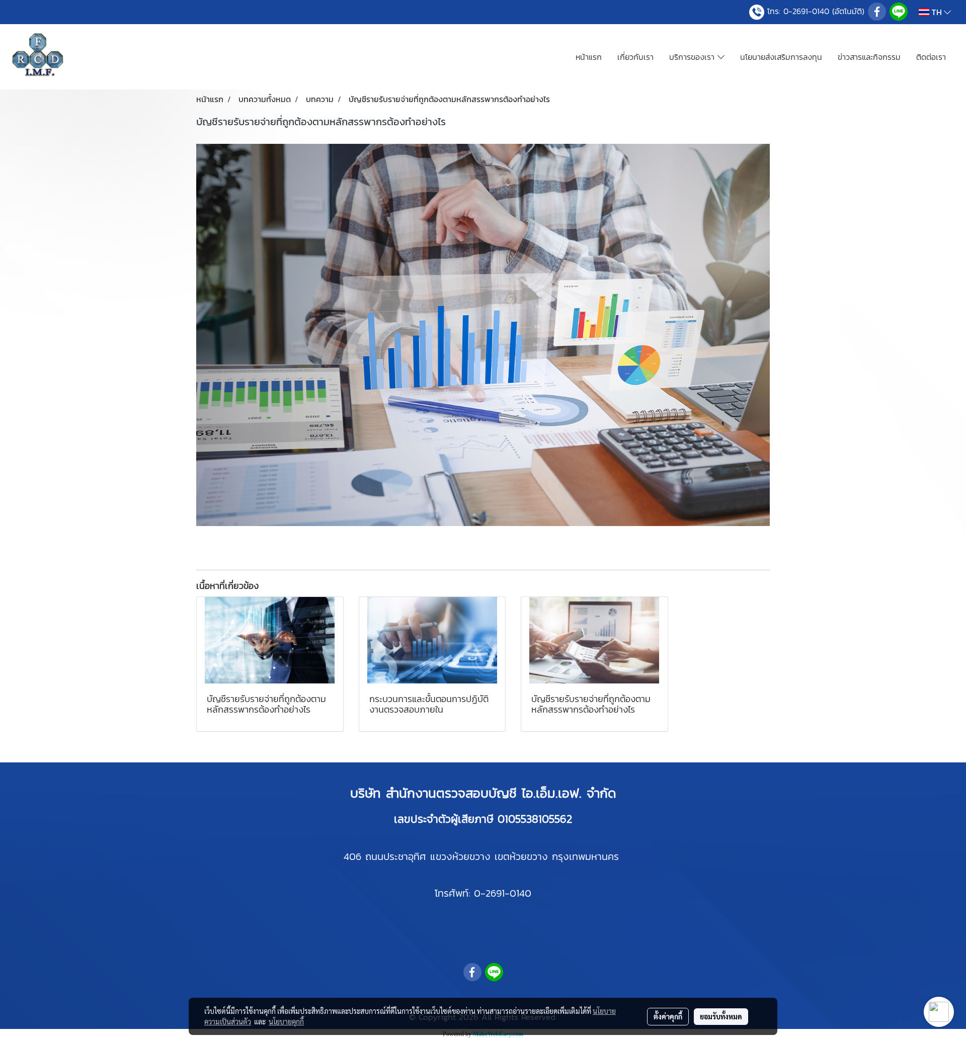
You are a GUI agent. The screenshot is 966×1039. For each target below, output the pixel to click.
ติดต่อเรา (931, 57)
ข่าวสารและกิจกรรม (869, 57)
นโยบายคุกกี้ (286, 1021)
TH (936, 12)
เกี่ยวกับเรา (635, 57)
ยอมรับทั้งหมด (721, 1016)
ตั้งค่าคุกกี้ (668, 1016)
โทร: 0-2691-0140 (798, 11)
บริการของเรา (693, 57)
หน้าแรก (589, 57)
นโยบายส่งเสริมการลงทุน (781, 57)
